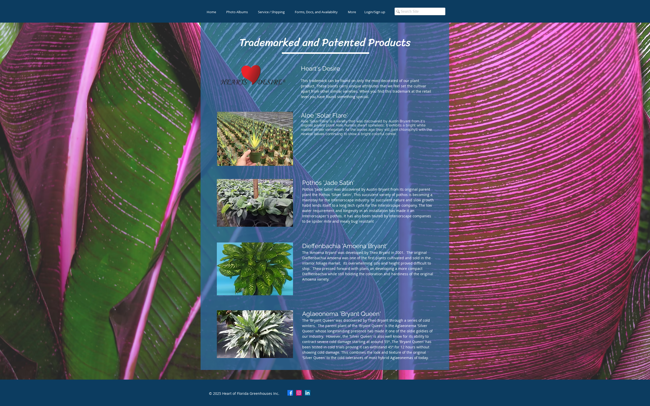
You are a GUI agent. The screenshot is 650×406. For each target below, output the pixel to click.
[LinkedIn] (307, 393)
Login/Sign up (374, 12)
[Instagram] (299, 393)
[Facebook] (290, 393)
